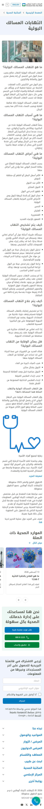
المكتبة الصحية (13, 12)
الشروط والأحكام (15, 695)
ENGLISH (15, 5)
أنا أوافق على (21, 694)
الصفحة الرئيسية (34, 12)
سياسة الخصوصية (25, 712)
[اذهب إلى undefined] (26, 804)
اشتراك (22, 701)
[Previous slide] (25, 600)
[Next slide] (19, 600)
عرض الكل (37, 543)
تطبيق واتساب (20, 645)
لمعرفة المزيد (35, 476)
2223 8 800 (20, 637)
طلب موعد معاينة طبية (22, 630)
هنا (40, 522)
